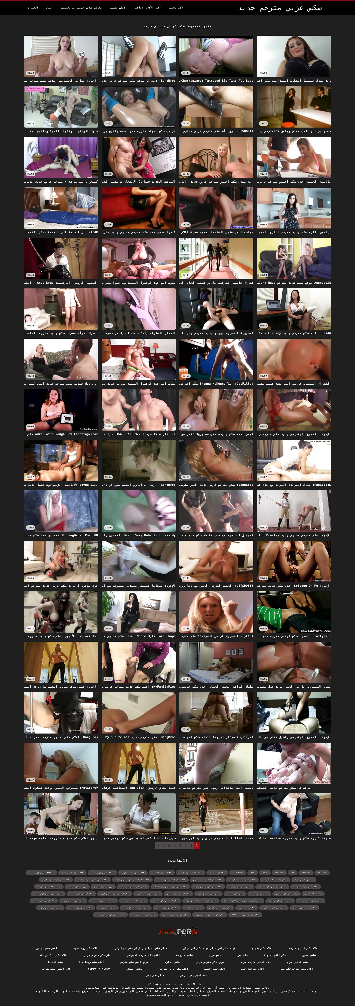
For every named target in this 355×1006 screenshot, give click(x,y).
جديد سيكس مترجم (259, 894)
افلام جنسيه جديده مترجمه (242, 880)
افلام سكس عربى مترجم (174, 968)
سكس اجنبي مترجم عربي (255, 962)
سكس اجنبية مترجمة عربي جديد (201, 901)
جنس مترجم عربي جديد (208, 894)
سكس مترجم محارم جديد (144, 915)
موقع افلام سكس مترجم (134, 962)
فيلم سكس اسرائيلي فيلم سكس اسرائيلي (209, 948)
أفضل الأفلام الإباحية (147, 7)
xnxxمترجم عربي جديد (72, 873)
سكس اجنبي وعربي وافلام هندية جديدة (242, 901)
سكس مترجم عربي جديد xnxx (245, 915)
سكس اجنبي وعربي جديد (280, 901)
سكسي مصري (308, 955)
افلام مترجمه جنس (253, 968)
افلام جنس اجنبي (46, 948)
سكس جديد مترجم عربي (220, 908)
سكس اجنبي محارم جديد (311, 901)
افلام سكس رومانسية (86, 948)
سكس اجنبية (55, 962)
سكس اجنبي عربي (297, 962)
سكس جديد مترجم (246, 908)
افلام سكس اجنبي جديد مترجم (207, 880)
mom (252, 873)
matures (279, 873)
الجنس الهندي (135, 968)
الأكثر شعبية (176, 7)
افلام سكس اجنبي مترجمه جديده (92, 880)
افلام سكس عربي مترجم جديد (272, 887)
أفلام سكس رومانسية (91, 962)
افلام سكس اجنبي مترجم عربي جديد (132, 880)
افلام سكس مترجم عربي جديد (208, 887)
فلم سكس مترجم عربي (97, 955)
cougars (306, 873)
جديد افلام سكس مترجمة (49, 887)
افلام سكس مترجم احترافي (143, 955)
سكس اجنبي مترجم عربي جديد (48, 894)
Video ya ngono (99, 968)
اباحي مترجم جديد (304, 880)
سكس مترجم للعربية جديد (175, 915)
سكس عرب (242, 955)
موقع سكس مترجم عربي (210, 962)
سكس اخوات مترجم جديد (134, 901)
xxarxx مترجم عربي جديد (41, 873)
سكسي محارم (172, 962)
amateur (322, 873)
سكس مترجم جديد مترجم (80, 908)
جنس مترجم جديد (235, 894)
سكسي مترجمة (184, 955)
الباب (49, 7)
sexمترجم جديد (217, 873)
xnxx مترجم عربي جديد (102, 873)
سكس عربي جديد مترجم (166, 908)
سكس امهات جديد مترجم (103, 901)
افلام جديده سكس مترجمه (275, 880)
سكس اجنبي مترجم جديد (81, 894)
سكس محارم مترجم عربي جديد (110, 915)
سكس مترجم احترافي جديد (136, 908)
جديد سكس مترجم (313, 894)
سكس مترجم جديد (107, 908)
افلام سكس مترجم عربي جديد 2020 (170, 887)
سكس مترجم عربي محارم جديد (210, 915)
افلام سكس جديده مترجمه (305, 887)
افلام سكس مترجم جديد (240, 887)
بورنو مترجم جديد (77, 887)
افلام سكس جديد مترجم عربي (56, 880)
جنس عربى (215, 955)
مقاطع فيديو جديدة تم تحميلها (81, 7)
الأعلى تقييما (118, 7)
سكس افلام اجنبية (275, 955)
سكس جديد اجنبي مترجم (304, 908)
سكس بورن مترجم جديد (73, 901)
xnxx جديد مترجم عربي (191, 873)
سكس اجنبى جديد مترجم (178, 894)
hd (293, 873)
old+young (238, 873)
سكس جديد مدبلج (193, 908)
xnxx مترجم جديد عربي (133, 873)
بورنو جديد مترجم (103, 887)
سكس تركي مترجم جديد (43, 901)
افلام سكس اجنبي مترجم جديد (171, 880)
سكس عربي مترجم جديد (192, 994)
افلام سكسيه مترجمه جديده (133, 887)
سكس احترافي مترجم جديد (165, 901)
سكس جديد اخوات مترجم (274, 908)
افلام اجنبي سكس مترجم (57, 968)
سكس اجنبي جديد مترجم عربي (115, 894)
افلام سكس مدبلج (262, 948)
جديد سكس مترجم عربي (286, 894)
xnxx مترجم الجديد (161, 873)
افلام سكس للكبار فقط (53, 955)
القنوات (33, 7)
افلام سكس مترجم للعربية (296, 968)
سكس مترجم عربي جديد (50, 908)
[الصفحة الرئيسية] (177, 932)
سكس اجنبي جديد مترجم (148, 894)
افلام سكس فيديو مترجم (304, 948)
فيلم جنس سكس (155, 975)
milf (265, 873)
